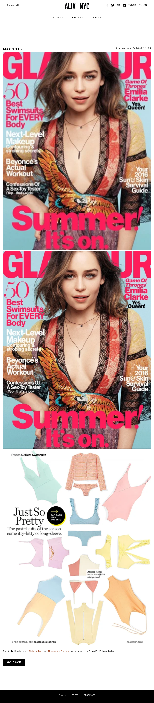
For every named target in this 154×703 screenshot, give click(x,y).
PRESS (97, 17)
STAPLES (58, 17)
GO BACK (14, 662)
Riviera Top (35, 651)
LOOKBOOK (78, 17)
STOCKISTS (89, 695)
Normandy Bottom (58, 651)
